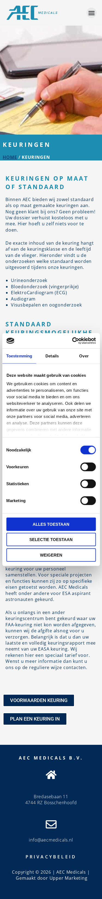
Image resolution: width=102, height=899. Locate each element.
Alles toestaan (51, 524)
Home (10, 157)
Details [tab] (52, 355)
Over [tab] (83, 355)
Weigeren (51, 554)
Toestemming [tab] (19, 355)
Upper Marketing (69, 878)
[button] (91, 13)
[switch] (88, 466)
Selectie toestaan (51, 539)
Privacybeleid (51, 857)
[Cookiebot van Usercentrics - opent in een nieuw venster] (73, 340)
